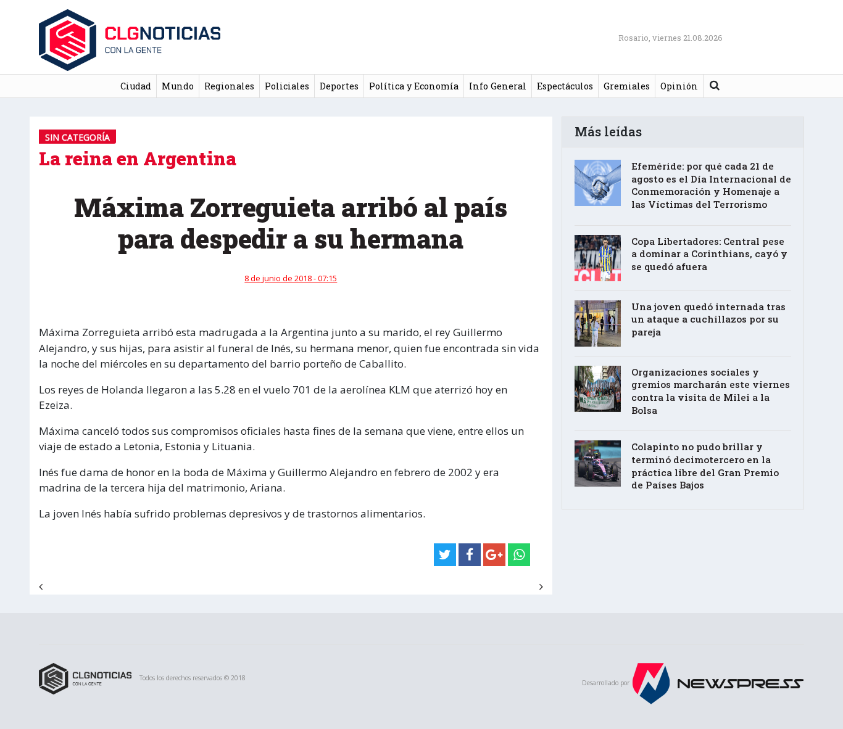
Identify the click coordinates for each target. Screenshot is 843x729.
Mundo (178, 86)
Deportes (339, 86)
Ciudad (135, 86)
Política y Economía (414, 86)
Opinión (679, 86)
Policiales (287, 86)
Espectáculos (565, 86)
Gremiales (627, 86)
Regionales (229, 86)
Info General (497, 86)
